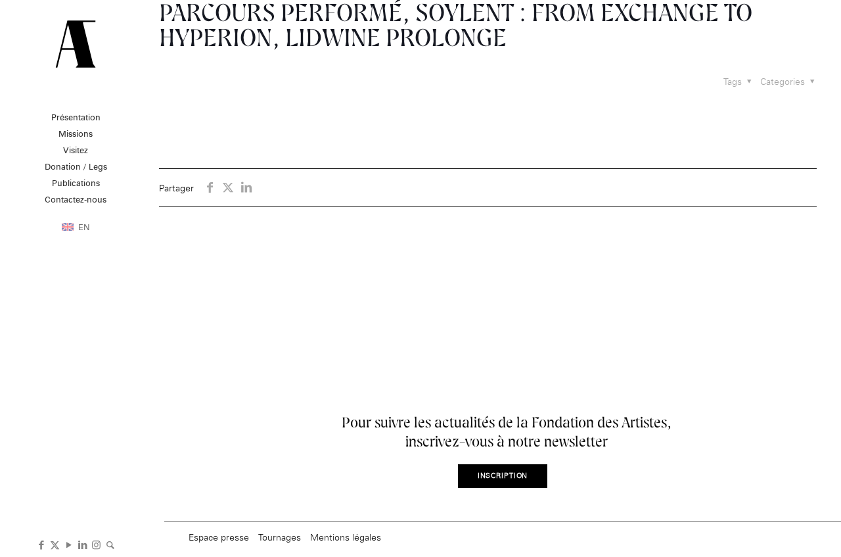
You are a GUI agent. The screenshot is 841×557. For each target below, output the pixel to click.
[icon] (110, 544)
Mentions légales (345, 537)
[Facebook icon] (41, 544)
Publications (76, 183)
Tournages (279, 537)
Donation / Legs (76, 166)
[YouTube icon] (69, 544)
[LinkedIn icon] (82, 544)
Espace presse (219, 537)
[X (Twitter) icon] (55, 544)
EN (84, 227)
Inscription (503, 476)
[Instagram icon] (96, 544)
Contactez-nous (75, 199)
